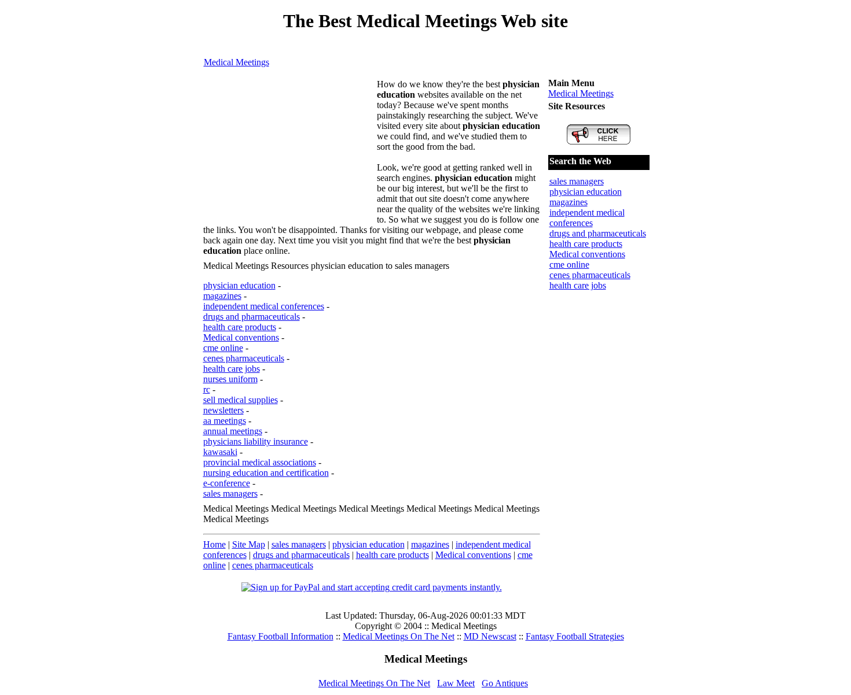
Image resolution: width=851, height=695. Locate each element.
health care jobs (231, 369)
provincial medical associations (259, 462)
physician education (239, 285)
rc (206, 389)
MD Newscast (490, 636)
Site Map (248, 544)
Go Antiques (505, 683)
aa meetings (224, 421)
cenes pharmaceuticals (243, 358)
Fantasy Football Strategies (575, 636)
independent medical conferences (263, 306)
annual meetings (232, 431)
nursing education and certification (266, 473)
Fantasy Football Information (280, 636)
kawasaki (220, 452)
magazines (222, 296)
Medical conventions (241, 337)
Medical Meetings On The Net (398, 636)
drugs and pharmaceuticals (251, 316)
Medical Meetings (236, 62)
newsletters (223, 410)
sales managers (230, 493)
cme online (223, 348)
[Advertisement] (290, 151)
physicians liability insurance (255, 441)
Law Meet (456, 683)
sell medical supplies (240, 400)
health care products (239, 327)
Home (214, 544)
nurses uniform (230, 379)
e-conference (226, 483)
